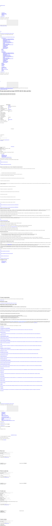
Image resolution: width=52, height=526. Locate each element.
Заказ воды (3, 15)
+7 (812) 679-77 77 (2, 16)
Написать (25, 483)
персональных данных (6, 457)
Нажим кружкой (10, 119)
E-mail (1, 495)
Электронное (9, 109)
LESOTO (9, 105)
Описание (3, 154)
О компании (3, 12)
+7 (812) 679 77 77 (2, 425)
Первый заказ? (2, 498)
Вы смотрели (3, 262)
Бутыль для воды (5, 48)
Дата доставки (2, 499)
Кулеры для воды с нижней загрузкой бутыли (8, 39)
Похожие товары (4, 261)
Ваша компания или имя (3, 452)
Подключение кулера (4, 155)
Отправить (25, 463)
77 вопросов (3, 64)
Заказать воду (35, 322)
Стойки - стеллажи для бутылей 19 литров (8, 42)
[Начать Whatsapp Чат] (0, 427)
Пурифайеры (4, 46)
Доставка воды (3, 51)
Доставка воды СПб (2, 225)
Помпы (4, 43)
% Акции (3, 418)
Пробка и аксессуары (5, 47)
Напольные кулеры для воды (3, 88)
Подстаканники (5, 40)
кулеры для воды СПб (14, 226)
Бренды (3, 70)
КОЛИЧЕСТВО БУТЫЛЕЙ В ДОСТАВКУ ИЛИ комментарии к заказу (9, 501)
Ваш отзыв (1, 455)
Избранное (3, 14)
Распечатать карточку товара (3, 89)
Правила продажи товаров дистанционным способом (8, 420)
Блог (2, 49)
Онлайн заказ (12, 146)
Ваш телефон (1, 473)
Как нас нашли (2, 497)
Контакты (3, 50)
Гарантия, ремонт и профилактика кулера (8, 44)
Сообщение (1, 475)
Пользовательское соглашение (5, 417)
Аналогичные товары (10, 88)
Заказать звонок (2, 524)
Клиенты (3, 65)
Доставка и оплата (4, 13)
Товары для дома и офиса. (5, 69)
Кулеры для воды (4, 38)
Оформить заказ (2, 511)
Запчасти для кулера (5, 45)
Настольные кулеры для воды (6, 41)
